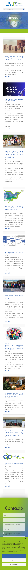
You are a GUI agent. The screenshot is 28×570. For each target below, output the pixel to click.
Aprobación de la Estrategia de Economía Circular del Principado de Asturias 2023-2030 (14, 208)
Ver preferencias (14, 564)
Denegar (14, 560)
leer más (7, 77)
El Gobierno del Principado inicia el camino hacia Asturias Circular (14, 464)
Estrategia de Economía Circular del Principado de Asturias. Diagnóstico (14, 252)
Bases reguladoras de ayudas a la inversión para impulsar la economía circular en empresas (14, 58)
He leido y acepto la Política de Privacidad (12, 533)
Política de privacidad (18, 568)
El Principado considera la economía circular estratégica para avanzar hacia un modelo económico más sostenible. (14, 433)
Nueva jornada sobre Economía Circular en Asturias (14, 99)
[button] (25, 539)
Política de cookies (9, 568)
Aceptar (14, 556)
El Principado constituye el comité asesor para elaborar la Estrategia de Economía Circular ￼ (14, 394)
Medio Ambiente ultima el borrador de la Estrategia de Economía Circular (14, 297)
